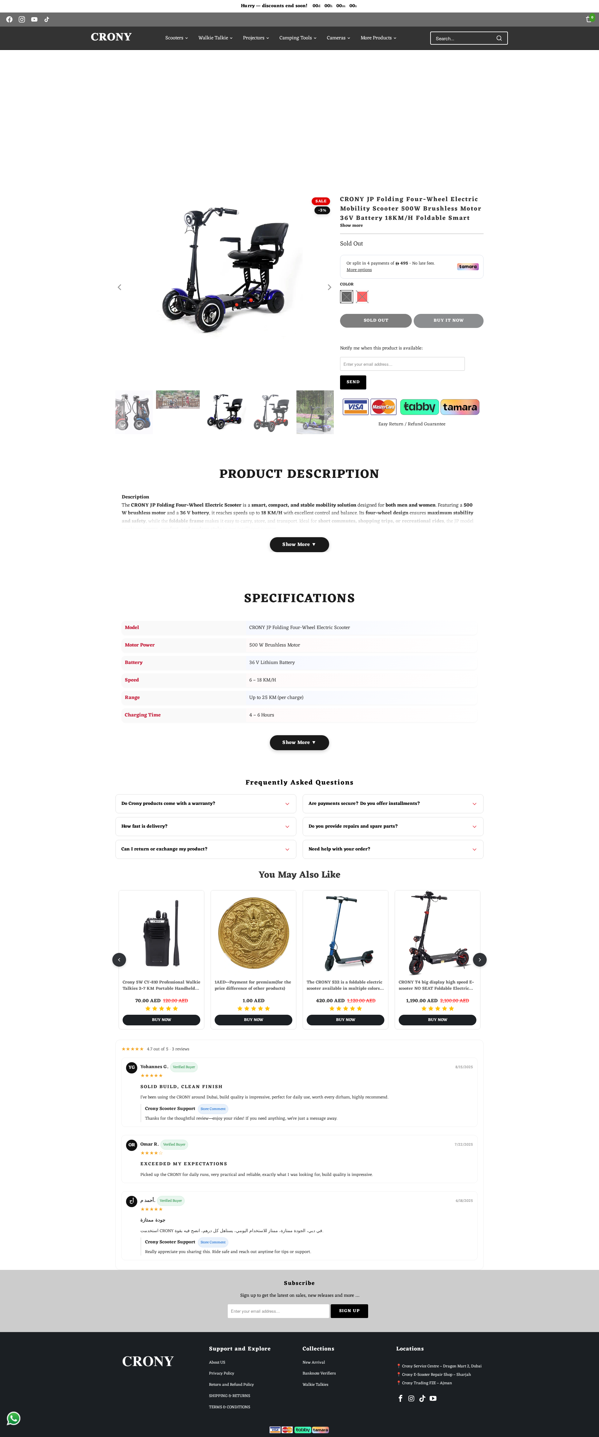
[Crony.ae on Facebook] (401, 1399)
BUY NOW (161, 1019)
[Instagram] (22, 19)
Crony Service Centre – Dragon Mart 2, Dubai (442, 1366)
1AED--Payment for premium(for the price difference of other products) (253, 986)
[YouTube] (34, 19)
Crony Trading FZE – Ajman (427, 1383)
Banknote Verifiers (319, 1373)
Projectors (254, 38)
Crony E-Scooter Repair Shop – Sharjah (436, 1374)
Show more (351, 226)
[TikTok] (47, 19)
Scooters (174, 38)
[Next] (329, 287)
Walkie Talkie (213, 38)
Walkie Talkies (315, 1384)
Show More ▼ (299, 544)
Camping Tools (296, 38)
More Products (376, 38)
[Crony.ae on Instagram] (411, 1399)
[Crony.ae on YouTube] (433, 1399)
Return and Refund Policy (231, 1384)
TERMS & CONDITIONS (229, 1407)
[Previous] (120, 287)
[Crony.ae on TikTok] (422, 1399)
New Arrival (314, 1362)
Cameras (336, 38)
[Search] (499, 38)
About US (217, 1362)
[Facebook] (9, 19)
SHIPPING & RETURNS (229, 1396)
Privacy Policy (221, 1373)
